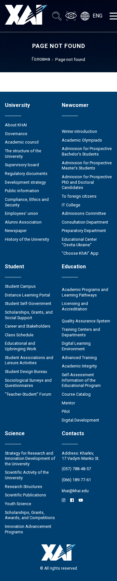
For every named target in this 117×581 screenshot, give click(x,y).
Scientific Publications (25, 495)
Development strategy (25, 182)
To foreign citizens (79, 196)
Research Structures (23, 486)
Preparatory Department (84, 230)
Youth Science (18, 503)
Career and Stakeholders (27, 326)
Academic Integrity (79, 366)
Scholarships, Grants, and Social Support (29, 315)
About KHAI (16, 124)
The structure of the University (23, 153)
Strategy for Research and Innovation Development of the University (30, 458)
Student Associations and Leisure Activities (29, 360)
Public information (22, 190)
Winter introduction (79, 131)
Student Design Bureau (26, 371)
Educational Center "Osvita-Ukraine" (79, 242)
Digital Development (80, 420)
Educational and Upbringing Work (20, 346)
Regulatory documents (26, 173)
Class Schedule (19, 334)
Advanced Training (79, 357)
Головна (41, 59)
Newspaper (16, 230)
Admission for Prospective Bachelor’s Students (87, 151)
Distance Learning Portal (27, 295)
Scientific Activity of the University (27, 475)
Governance (16, 133)
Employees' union (21, 213)
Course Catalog (76, 394)
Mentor (68, 403)
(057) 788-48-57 (76, 468)
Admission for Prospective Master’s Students (87, 165)
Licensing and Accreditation (75, 306)
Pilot (66, 411)
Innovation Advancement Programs (28, 529)
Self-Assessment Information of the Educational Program (81, 380)
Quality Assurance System (86, 321)
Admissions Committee (84, 213)
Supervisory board (22, 164)
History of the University (27, 239)
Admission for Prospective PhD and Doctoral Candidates (87, 182)
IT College (71, 205)
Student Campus (20, 286)
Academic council (22, 142)
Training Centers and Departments (81, 332)
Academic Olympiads (82, 140)
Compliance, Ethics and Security (27, 202)
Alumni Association (23, 222)
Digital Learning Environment (76, 346)
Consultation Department (85, 222)
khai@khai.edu (75, 490)
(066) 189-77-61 (76, 479)
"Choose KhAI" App (80, 253)
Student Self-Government (28, 303)
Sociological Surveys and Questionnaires (28, 383)
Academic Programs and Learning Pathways (85, 292)
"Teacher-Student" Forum (28, 394)
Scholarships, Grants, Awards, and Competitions (30, 515)
